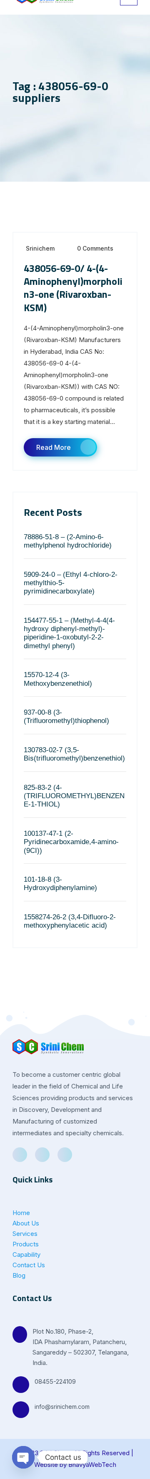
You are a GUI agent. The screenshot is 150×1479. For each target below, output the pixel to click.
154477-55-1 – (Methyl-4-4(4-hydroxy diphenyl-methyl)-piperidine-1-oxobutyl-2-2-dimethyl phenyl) (69, 633)
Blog (18, 1275)
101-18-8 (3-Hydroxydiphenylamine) (60, 883)
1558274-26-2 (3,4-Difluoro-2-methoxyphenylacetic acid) (70, 921)
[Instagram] (65, 1154)
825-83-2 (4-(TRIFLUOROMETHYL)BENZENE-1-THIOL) (74, 796)
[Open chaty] (23, 1457)
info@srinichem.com (62, 1406)
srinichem (40, 248)
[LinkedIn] (42, 1154)
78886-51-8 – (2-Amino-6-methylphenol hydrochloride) (68, 541)
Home (21, 1213)
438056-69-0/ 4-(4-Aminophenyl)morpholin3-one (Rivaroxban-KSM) (73, 288)
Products (25, 1244)
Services (25, 1234)
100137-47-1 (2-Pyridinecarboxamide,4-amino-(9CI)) (71, 842)
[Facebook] (19, 1154)
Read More (53, 447)
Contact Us (28, 1265)
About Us (25, 1223)
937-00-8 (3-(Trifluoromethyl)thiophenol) (66, 716)
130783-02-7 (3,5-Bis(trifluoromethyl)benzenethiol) (74, 754)
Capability (26, 1254)
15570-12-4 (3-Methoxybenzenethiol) (58, 679)
